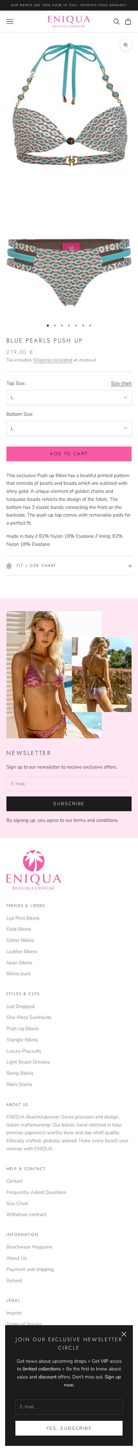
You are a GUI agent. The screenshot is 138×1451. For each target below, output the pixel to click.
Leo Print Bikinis (22, 918)
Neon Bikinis (19, 963)
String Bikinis (19, 1073)
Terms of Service (24, 1324)
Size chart (121, 383)
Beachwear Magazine (29, 1247)
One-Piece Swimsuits (28, 1017)
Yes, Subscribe (69, 1428)
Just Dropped (20, 1006)
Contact (14, 1181)
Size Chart (17, 1203)
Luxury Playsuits (23, 1051)
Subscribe (69, 804)
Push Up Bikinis (22, 1028)
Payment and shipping (30, 1269)
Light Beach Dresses (28, 1062)
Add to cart (69, 454)
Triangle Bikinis (22, 1040)
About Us (16, 1258)
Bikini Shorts (19, 1084)
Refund (14, 1280)
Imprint (14, 1313)
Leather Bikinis (21, 951)
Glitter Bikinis (20, 940)
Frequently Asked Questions (36, 1192)
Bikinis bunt (18, 973)
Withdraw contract (26, 1214)
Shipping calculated (52, 360)
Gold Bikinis (18, 929)
